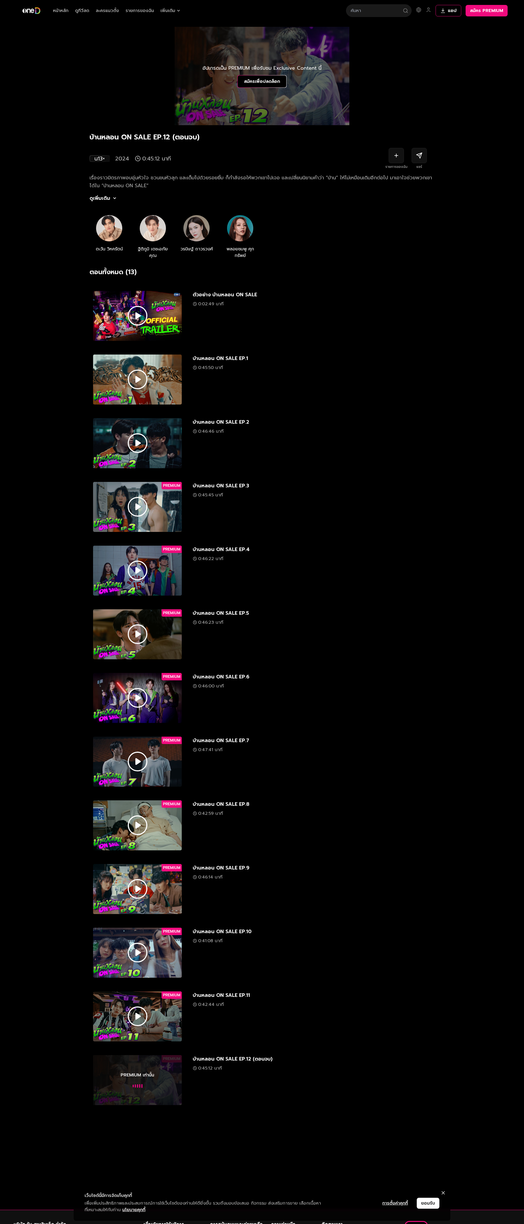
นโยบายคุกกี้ (133, 1210)
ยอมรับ (428, 1203)
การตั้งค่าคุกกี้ (395, 1203)
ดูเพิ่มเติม (100, 198)
